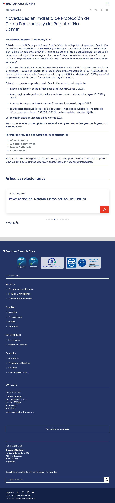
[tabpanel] (57, 201)
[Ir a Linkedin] (17, 492)
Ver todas (13, 326)
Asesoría (12, 312)
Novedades (13, 358)
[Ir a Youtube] (31, 492)
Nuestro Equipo (13, 335)
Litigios (11, 321)
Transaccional (15, 317)
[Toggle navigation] (107, 4)
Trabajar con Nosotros (19, 363)
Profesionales (14, 340)
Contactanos (13, 10)
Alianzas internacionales (20, 298)
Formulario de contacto (57, 429)
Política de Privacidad (18, 372)
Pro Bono (12, 367)
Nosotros (10, 284)
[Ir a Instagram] (26, 492)
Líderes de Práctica (17, 344)
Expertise (10, 307)
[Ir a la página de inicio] (19, 251)
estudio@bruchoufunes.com (20, 412)
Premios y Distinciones (19, 294)
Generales (11, 353)
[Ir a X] (21, 492)
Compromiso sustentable (21, 289)
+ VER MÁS (12, 223)
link (19, 126)
